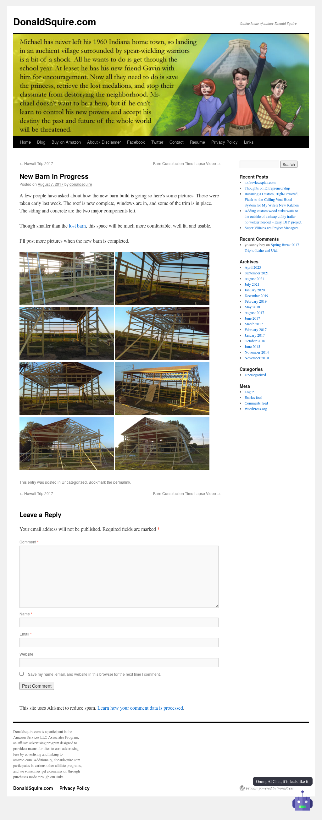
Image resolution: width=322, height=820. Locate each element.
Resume (197, 142)
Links (249, 142)
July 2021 (252, 284)
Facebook (136, 142)
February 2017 (256, 329)
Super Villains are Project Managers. (272, 227)
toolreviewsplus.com (260, 182)
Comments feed (256, 402)
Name (25, 613)
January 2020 (255, 289)
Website (26, 654)
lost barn (77, 225)
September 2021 (257, 272)
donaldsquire (80, 184)
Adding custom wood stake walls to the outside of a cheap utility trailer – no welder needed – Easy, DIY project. (273, 216)
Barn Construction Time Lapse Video (187, 163)
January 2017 (255, 335)
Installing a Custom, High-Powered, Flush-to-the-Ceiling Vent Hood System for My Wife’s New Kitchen (272, 199)
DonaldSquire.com (54, 21)
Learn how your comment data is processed (140, 707)
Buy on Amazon (66, 142)
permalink (121, 482)
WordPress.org (256, 408)
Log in (249, 391)
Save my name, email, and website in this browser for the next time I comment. (94, 674)
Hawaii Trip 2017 (36, 163)
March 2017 (254, 323)
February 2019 (256, 301)
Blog (41, 142)
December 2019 (256, 295)
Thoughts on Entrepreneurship (267, 187)
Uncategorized (74, 482)
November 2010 (257, 357)
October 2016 (255, 340)
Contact (176, 142)
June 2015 (252, 346)
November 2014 (257, 352)
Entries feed (253, 397)
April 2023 (253, 267)
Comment (29, 541)
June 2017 (252, 318)
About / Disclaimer (104, 142)
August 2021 (254, 278)
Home (25, 142)
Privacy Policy (224, 142)
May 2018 (252, 306)
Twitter (157, 142)
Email (25, 633)
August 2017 (254, 312)
